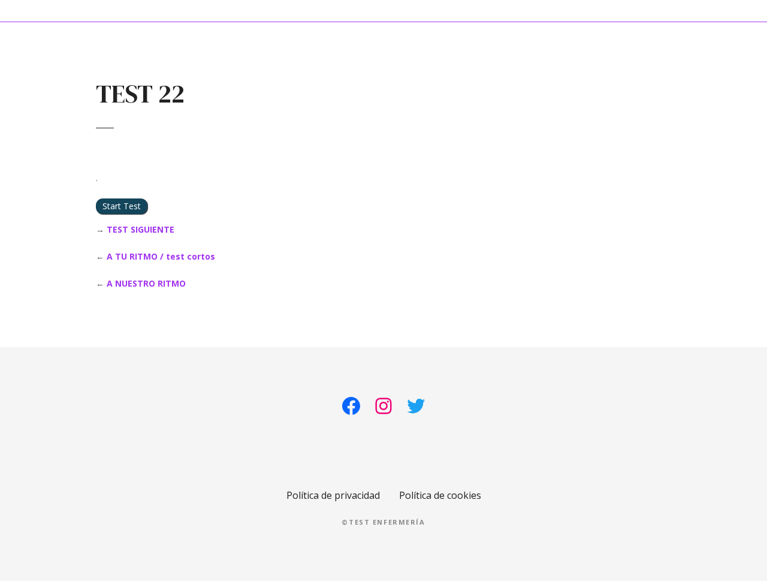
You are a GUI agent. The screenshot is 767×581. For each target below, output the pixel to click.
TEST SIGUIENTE (140, 229)
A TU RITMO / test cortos (161, 256)
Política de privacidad (333, 495)
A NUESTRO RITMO (146, 283)
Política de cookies (440, 495)
